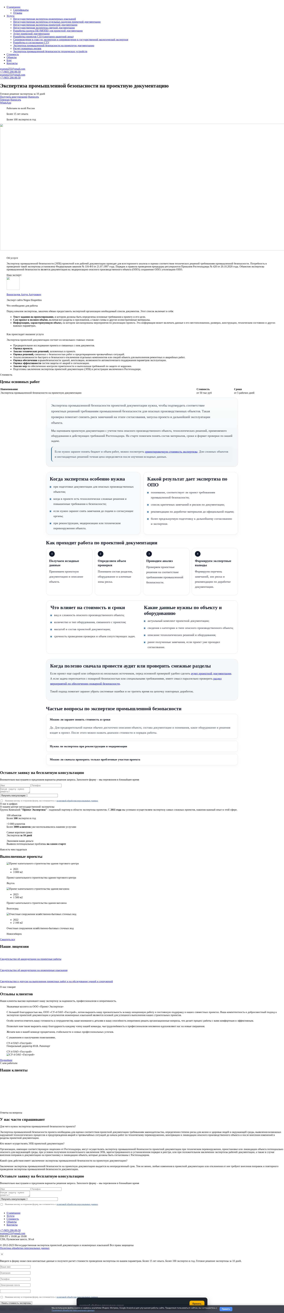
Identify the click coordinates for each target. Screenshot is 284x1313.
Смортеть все (7, 939)
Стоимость (13, 54)
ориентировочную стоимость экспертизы (171, 451)
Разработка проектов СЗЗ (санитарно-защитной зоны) (43, 36)
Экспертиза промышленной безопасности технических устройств (50, 51)
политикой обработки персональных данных (77, 800)
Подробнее (6, 1060)
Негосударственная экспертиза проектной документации (45, 24)
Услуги (10, 15)
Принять (226, 1309)
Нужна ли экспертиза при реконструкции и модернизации (88, 746)
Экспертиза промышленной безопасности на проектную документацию (53, 45)
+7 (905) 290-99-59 (10, 71)
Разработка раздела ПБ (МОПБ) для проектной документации (48, 30)
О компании (13, 7)
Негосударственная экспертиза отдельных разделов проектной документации (57, 21)
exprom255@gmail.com (12, 68)
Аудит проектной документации (31, 33)
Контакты (12, 63)
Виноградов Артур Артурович (24, 294)
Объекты (12, 57)
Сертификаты (21, 10)
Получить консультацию (13, 96)
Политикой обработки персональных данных (73, 1310)
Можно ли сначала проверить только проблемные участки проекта (95, 759)
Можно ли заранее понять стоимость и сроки (80, 719)
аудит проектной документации (211, 673)
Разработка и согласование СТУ (31, 42)
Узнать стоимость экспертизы (16, 1303)
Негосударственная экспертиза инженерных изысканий (44, 18)
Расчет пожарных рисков (27, 48)
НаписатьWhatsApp (10, 101)
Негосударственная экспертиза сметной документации (44, 27)
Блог (9, 60)
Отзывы (17, 13)
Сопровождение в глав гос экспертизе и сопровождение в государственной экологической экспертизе (70, 39)
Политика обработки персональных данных (24, 1248)
